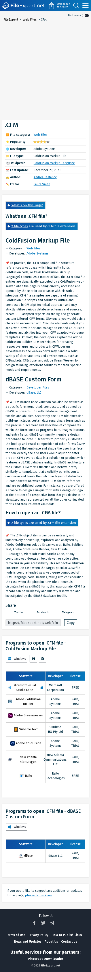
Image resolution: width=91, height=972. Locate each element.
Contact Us (69, 941)
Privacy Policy (38, 935)
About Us (51, 941)
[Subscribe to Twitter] (43, 923)
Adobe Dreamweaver (28, 715)
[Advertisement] (45, 69)
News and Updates (27, 941)
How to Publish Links (67, 935)
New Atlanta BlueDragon (28, 759)
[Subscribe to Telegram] (52, 923)
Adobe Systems (37, 253)
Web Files (40, 135)
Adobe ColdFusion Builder (28, 701)
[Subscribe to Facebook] (34, 923)
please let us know (38, 895)
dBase (28, 855)
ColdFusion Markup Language (54, 163)
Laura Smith (42, 184)
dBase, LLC (34, 392)
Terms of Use (15, 935)
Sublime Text (28, 729)
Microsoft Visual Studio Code (24, 687)
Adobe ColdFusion (28, 743)
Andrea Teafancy (45, 177)
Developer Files (38, 387)
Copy (71, 623)
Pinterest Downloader (45, 959)
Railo (28, 776)
